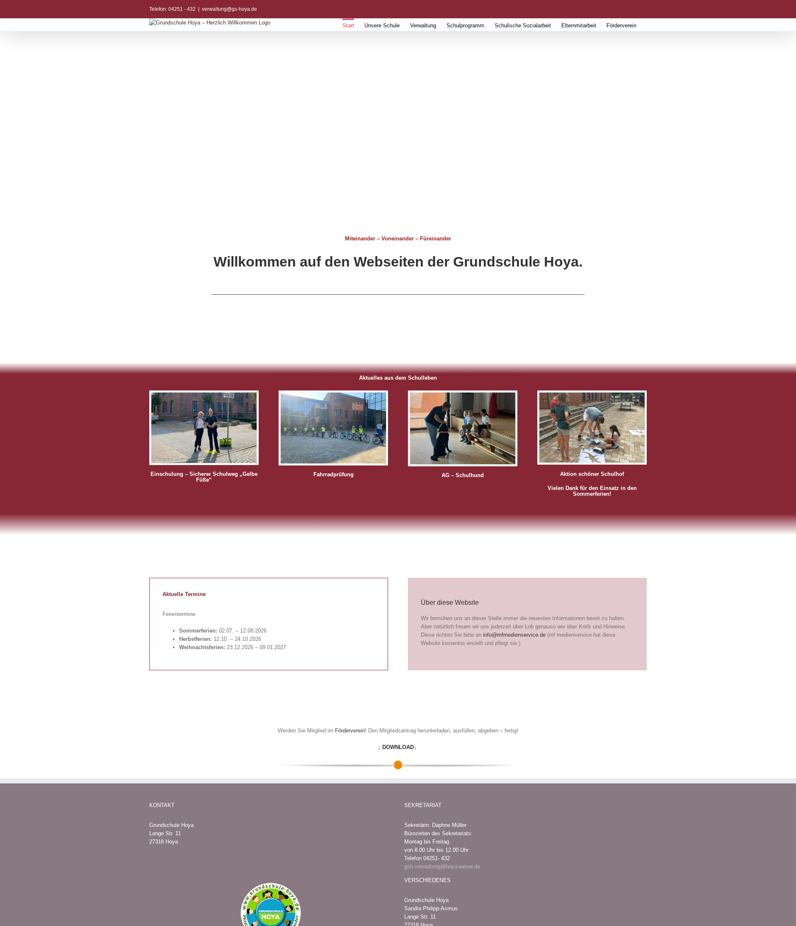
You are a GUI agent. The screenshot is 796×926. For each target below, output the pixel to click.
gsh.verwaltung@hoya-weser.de (442, 866)
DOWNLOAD (398, 747)
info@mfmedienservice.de (514, 635)
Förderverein (350, 730)
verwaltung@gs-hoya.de (229, 9)
